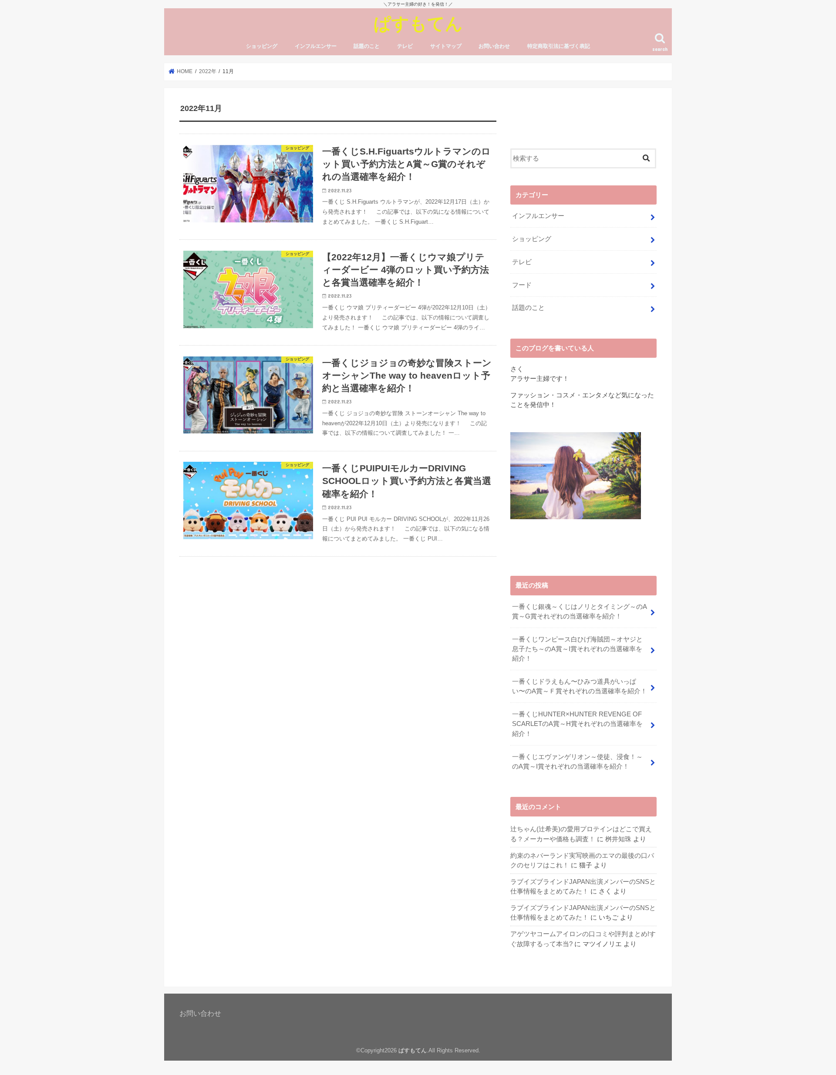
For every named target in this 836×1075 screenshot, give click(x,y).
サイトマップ (446, 46)
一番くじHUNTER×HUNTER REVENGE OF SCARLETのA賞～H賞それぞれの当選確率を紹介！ (577, 724)
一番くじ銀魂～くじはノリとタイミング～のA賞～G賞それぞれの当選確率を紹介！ (579, 611)
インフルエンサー (316, 46)
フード (522, 285)
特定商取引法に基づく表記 (558, 46)
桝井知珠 (618, 839)
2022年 (207, 71)
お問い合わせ (494, 46)
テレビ (405, 46)
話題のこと (367, 46)
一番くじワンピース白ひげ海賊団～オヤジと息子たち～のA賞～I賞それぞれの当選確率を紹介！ (577, 649)
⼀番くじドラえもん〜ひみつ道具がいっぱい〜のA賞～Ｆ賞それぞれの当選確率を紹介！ (579, 686)
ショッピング (261, 46)
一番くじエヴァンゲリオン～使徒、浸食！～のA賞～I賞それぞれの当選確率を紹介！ (577, 761)
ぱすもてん (418, 23)
